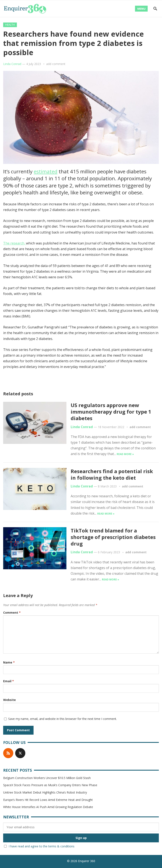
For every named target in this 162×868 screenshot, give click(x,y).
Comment (12, 613)
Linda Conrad (12, 64)
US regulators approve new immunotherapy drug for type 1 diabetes (111, 412)
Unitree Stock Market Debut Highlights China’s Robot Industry (45, 792)
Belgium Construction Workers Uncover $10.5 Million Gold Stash (47, 778)
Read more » (125, 454)
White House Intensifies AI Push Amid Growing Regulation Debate (48, 807)
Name (9, 662)
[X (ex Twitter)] (20, 753)
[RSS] (8, 753)
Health (10, 25)
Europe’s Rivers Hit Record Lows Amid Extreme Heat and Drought (48, 800)
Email (8, 681)
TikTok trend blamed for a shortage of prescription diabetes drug (113, 537)
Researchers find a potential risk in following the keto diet (112, 474)
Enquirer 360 (86, 861)
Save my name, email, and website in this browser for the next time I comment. (62, 719)
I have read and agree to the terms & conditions (41, 846)
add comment (55, 64)
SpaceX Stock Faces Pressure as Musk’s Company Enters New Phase (50, 785)
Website (9, 700)
